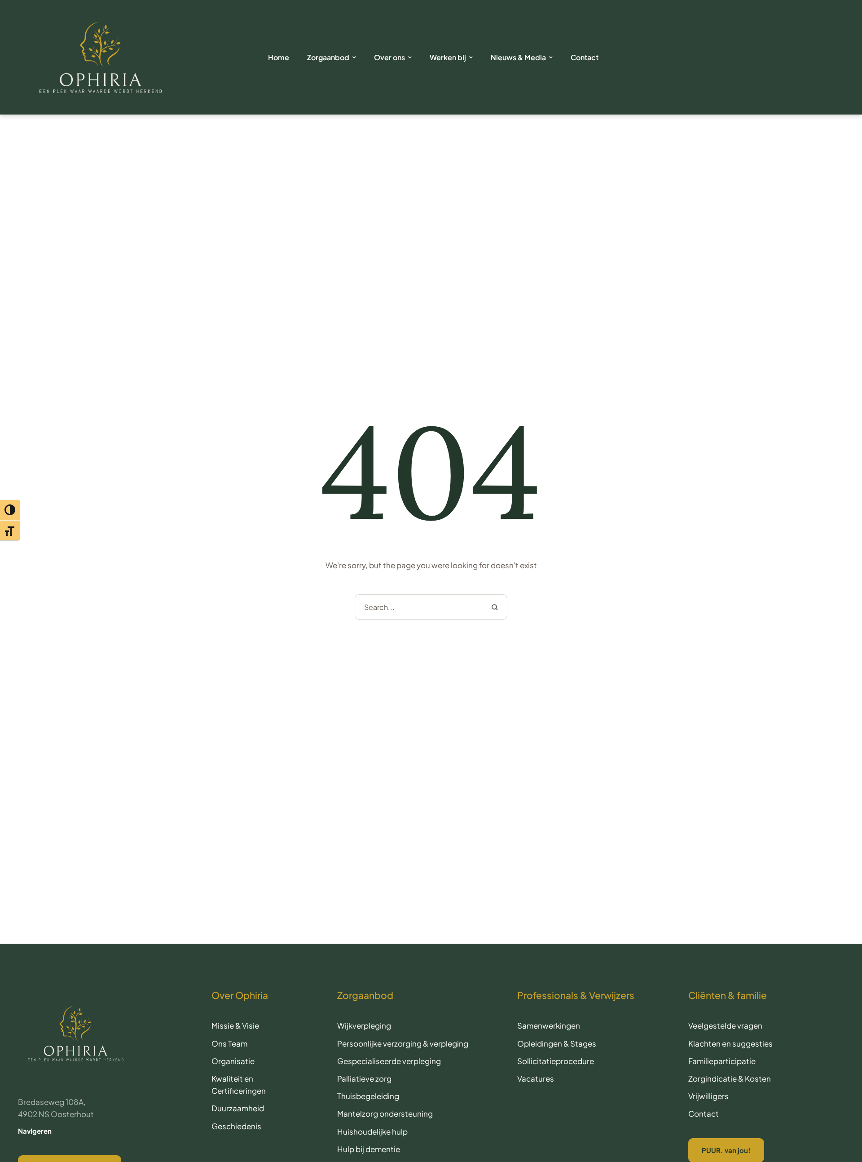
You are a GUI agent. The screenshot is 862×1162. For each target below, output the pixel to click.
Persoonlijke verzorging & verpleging (402, 1043)
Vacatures (535, 1078)
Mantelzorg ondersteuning (385, 1113)
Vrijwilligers (708, 1096)
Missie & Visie (235, 1025)
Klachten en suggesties (730, 1043)
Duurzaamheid (237, 1108)
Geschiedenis (236, 1126)
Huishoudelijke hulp (372, 1131)
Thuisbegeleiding (368, 1096)
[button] (696, 1129)
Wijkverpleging (364, 1025)
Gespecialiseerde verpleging (389, 1061)
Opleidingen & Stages (556, 1043)
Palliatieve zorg (364, 1078)
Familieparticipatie (722, 1061)
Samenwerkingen (548, 1025)
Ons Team (229, 1043)
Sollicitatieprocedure (555, 1061)
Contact (703, 1113)
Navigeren (35, 1131)
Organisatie (233, 1061)
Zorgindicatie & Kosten (729, 1078)
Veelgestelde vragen (725, 1025)
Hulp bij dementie (368, 1149)
